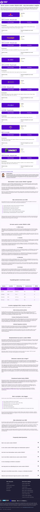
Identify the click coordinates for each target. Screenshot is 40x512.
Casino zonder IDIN (26, 483)
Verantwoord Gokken (10, 485)
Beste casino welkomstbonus (27, 490)
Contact (7, 483)
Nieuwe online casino (26, 485)
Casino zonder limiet (26, 493)
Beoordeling (29, 22)
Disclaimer (8, 490)
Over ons (8, 488)
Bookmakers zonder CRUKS (27, 492)
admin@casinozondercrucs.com (28, 507)
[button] (38, 506)
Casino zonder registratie (26, 495)
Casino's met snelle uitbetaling (28, 497)
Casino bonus (24, 487)
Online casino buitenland (26, 488)
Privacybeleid (9, 487)
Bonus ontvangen (11, 22)
